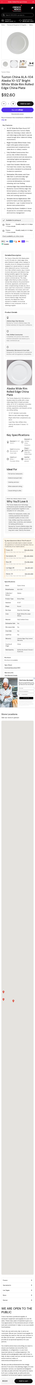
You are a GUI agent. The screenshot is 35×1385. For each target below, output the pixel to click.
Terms (28, 705)
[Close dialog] (34, 678)
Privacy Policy (25, 705)
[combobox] (20, 694)
